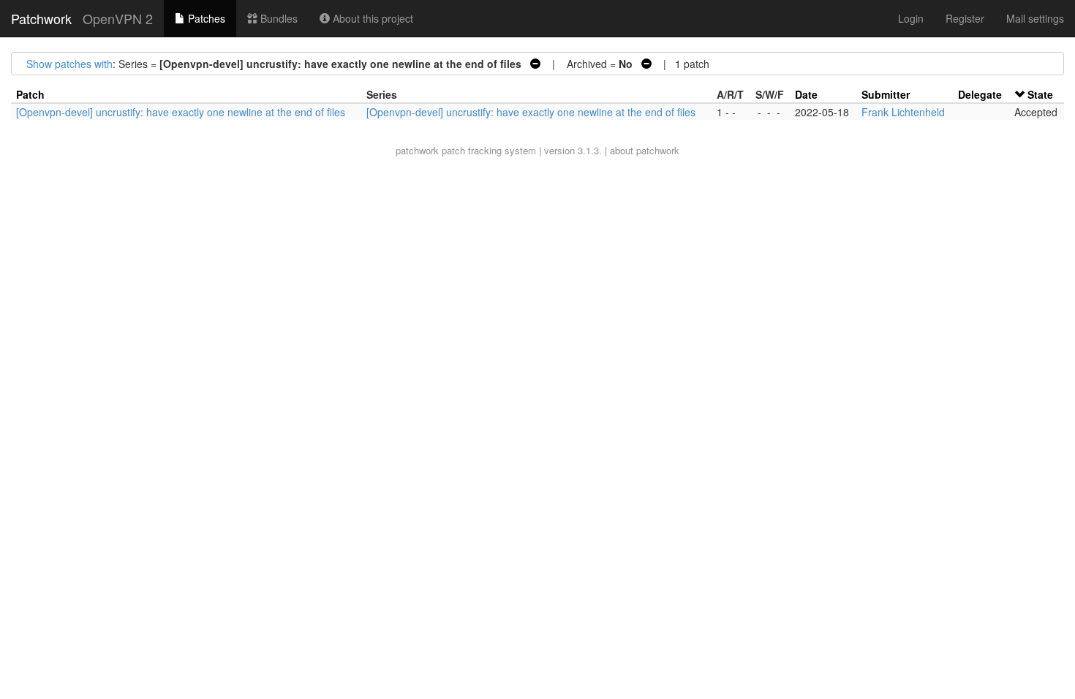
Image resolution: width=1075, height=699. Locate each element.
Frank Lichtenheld (903, 112)
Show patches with (69, 63)
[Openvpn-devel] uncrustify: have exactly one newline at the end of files (180, 112)
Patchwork (41, 18)
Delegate (980, 94)
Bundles (277, 18)
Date (806, 94)
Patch (30, 94)
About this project (371, 18)
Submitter (885, 94)
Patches (205, 18)
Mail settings (1035, 18)
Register (965, 18)
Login (911, 18)
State (1040, 94)
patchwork (417, 150)
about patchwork (644, 150)
